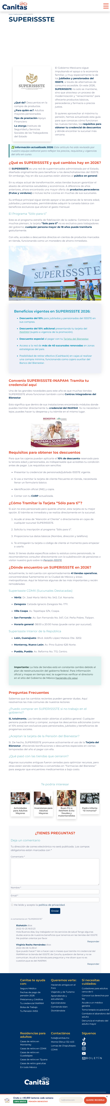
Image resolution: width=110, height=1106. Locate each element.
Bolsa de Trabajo (28, 1007)
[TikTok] (96, 1038)
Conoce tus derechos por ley (95, 997)
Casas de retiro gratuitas (33, 1063)
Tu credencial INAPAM (32, 1003)
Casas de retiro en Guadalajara (29, 1054)
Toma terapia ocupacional (95, 1009)
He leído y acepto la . (39, 904)
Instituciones (18, 14)
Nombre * (16, 887)
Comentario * (18, 856)
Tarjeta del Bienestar (76, 338)
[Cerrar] (107, 1096)
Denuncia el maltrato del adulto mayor (95, 1022)
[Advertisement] (55, 44)
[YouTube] (96, 1053)
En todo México (28, 1067)
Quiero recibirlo (95, 1100)
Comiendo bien (59, 1007)
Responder (93, 941)
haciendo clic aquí (67, 678)
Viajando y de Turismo (63, 992)
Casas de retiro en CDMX (33, 1048)
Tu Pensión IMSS (29, 1011)
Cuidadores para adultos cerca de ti (95, 990)
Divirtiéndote (58, 1010)
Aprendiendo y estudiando (59, 997)
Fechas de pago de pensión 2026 (30, 994)
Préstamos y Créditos (31, 999)
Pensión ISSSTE (52, 560)
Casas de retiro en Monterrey (29, 1043)
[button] (106, 5)
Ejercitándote (58, 1003)
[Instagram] (96, 1048)
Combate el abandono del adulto (96, 1015)
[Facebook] (96, 1043)
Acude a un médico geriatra (92, 1004)
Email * (14, 895)
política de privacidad (52, 904)
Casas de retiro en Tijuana (33, 1059)
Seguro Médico (28, 988)
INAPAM (24, 332)
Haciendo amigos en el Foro (63, 986)
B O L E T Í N (94, 1058)
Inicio (10, 14)
